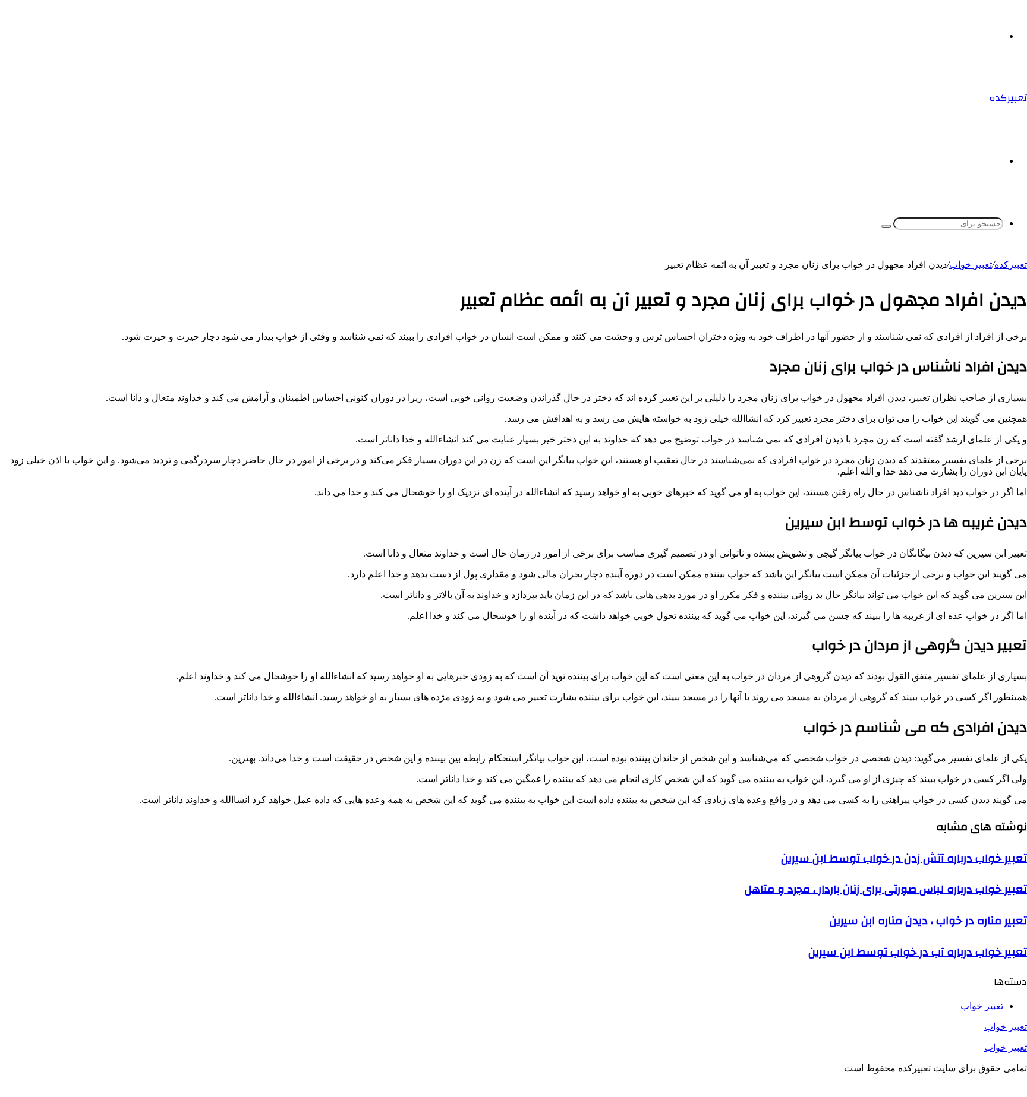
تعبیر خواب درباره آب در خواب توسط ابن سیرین (917, 952)
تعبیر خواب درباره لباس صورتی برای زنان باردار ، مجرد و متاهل (886, 889)
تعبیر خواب (1005, 1027)
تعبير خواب (970, 265)
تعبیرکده (1010, 265)
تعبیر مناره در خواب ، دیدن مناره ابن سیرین (928, 921)
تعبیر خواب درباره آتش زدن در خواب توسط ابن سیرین (904, 858)
